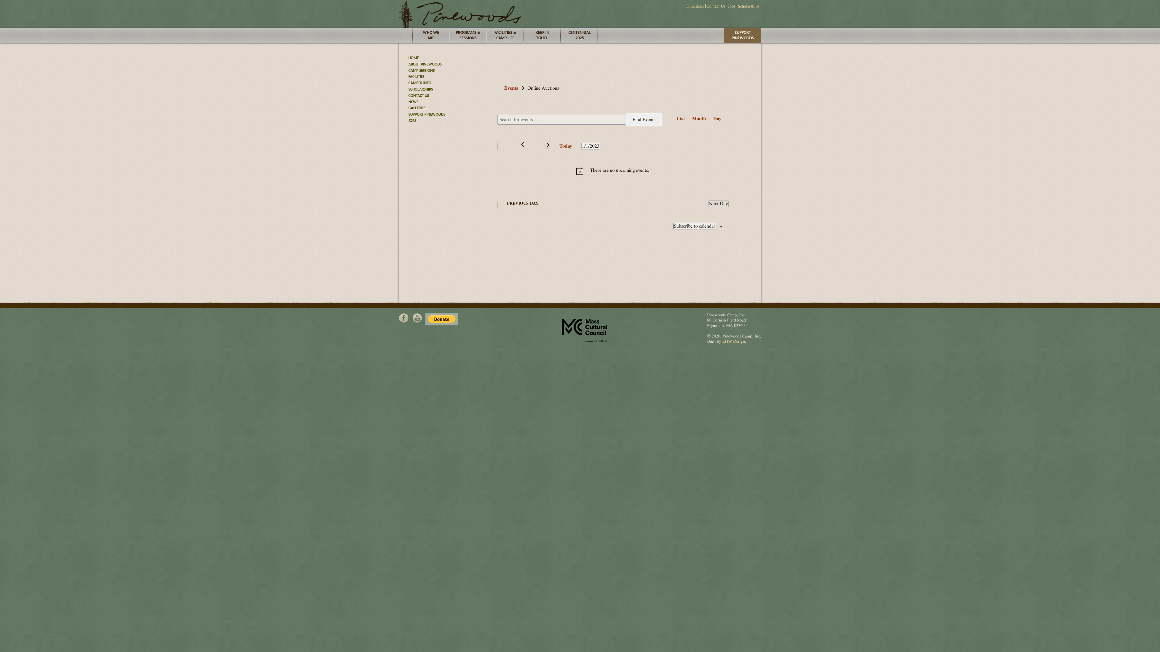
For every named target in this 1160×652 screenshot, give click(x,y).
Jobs (731, 6)
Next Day (718, 203)
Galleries (416, 108)
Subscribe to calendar (694, 226)
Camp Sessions (421, 71)
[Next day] (548, 145)
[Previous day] (522, 144)
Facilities (416, 77)
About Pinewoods (425, 64)
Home (413, 58)
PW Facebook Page (404, 318)
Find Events (644, 119)
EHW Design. (734, 341)
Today (565, 146)
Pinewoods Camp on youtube (417, 318)
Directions (695, 6)
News (413, 102)
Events (511, 88)
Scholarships (748, 6)
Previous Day (523, 203)
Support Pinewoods (743, 35)
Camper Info (419, 83)
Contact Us (716, 6)
